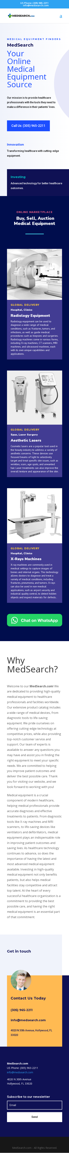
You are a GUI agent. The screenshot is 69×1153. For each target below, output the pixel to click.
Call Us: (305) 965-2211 (28, 126)
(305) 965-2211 (22, 1010)
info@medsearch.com (28, 1020)
